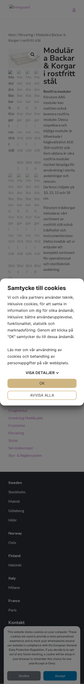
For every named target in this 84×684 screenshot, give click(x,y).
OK (42, 383)
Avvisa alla (42, 395)
